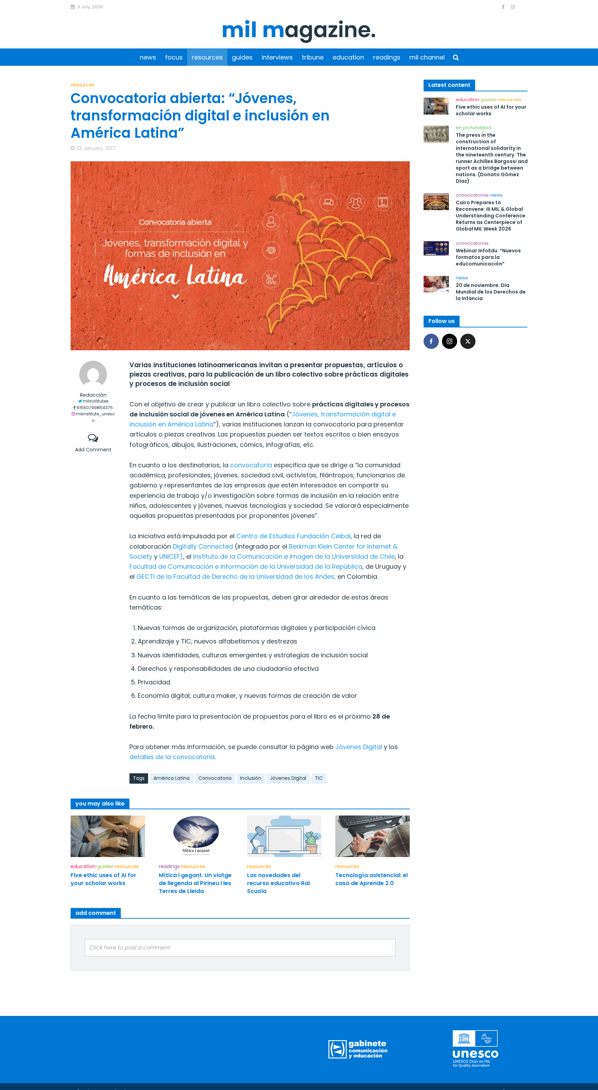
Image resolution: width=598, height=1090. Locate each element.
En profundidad (473, 128)
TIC (319, 778)
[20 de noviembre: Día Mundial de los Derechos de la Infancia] (436, 284)
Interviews (277, 57)
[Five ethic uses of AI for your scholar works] (108, 835)
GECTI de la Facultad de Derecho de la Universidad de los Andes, (236, 576)
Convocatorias (472, 195)
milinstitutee (95, 401)
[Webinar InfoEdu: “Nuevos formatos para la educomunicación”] (436, 248)
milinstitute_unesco (95, 417)
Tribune (313, 57)
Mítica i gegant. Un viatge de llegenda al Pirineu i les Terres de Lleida (195, 883)
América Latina (171, 778)
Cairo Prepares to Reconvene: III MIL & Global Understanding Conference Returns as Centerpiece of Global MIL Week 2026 (490, 215)
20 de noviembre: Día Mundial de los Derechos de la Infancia (491, 292)
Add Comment (93, 449)
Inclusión (250, 778)
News (148, 57)
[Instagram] (449, 341)
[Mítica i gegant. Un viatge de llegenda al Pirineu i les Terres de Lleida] (196, 835)
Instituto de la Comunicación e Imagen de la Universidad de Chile (294, 556)
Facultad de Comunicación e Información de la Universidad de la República (245, 566)
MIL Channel (427, 57)
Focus (174, 57)
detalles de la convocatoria (172, 757)
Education (348, 57)
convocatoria (251, 465)
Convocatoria (215, 778)
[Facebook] (431, 341)
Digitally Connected (203, 546)
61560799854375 (94, 408)
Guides (242, 57)
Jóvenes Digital (358, 746)
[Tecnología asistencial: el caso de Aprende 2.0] (372, 835)
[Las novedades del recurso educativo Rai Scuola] (284, 835)
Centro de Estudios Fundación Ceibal (293, 536)
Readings (386, 57)
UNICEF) (171, 556)
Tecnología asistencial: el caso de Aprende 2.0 (371, 879)
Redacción (93, 395)
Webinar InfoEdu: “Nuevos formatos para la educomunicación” (488, 257)
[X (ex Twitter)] (467, 341)
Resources (207, 57)
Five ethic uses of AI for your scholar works (103, 879)
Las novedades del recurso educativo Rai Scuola (278, 883)
